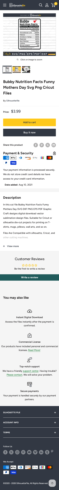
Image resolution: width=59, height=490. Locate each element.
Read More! (34, 350)
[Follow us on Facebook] (5, 452)
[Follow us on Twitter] (11, 452)
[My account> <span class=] (46, 5)
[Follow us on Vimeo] (35, 452)
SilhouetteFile (22, 483)
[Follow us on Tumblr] (47, 452)
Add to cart (29, 122)
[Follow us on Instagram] (17, 452)
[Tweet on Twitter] (47, 145)
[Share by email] (53, 145)
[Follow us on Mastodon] (53, 452)
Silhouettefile (13, 100)
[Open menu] (4, 5)
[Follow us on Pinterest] (23, 452)
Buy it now (29, 132)
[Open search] (40, 5)
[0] (53, 5)
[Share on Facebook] (36, 145)
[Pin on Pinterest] (41, 145)
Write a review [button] (29, 277)
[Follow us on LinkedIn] (41, 452)
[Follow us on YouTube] (29, 452)
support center (31, 371)
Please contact (14, 374)
